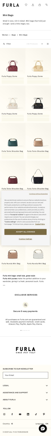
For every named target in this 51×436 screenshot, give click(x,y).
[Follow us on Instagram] (4, 414)
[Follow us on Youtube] (20, 414)
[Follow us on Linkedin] (28, 414)
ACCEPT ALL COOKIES (25, 232)
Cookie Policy (40, 224)
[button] (43, 428)
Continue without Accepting (38, 194)
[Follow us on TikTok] (36, 414)
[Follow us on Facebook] (12, 414)
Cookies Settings (25, 239)
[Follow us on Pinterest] (44, 414)
